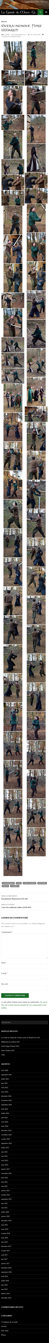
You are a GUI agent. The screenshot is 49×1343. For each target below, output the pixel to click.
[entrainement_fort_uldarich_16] (12, 220)
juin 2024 (4, 1118)
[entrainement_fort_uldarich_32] (12, 427)
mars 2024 (4, 1126)
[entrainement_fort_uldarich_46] (12, 630)
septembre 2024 (6, 1105)
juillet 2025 (5, 1079)
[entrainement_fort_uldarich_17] (36, 247)
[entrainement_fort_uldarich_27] (12, 360)
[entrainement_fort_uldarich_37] (36, 494)
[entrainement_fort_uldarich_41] (36, 552)
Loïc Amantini (34, 35)
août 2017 (4, 1255)
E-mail (4, 973)
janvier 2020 (5, 1216)
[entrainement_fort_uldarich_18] (12, 249)
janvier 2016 (5, 1293)
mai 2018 (4, 1242)
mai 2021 (4, 1208)
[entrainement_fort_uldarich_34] (12, 456)
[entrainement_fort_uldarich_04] (12, 100)
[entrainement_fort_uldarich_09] (36, 158)
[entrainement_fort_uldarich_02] (12, 77)
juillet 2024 (5, 1113)
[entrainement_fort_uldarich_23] (12, 322)
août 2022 (4, 1178)
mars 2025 (4, 1092)
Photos (4, 22)
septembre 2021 (6, 1199)
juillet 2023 (5, 1148)
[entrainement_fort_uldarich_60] (12, 832)
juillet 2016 (5, 1281)
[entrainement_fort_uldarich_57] (36, 784)
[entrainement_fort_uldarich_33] (36, 436)
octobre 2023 (5, 1139)
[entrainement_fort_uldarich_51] (36, 697)
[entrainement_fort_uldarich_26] (36, 363)
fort (19, 883)
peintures (42, 883)
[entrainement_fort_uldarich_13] (36, 195)
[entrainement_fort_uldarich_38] (12, 514)
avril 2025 (4, 1087)
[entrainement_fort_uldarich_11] (36, 180)
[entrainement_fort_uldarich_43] (36, 581)
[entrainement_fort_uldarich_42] (12, 572)
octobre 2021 (5, 1195)
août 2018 (4, 1238)
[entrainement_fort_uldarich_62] (12, 861)
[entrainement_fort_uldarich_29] (36, 392)
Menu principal (46, 12)
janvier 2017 (5, 1263)
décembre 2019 (6, 1221)
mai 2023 (4, 1156)
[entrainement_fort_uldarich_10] (12, 166)
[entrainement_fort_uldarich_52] (12, 717)
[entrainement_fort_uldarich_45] (36, 610)
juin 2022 (4, 1182)
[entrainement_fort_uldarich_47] (36, 639)
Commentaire (7, 932)
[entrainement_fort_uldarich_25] (12, 344)
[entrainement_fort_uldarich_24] (36, 334)
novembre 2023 (6, 1135)
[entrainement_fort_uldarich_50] (12, 688)
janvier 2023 (5, 1169)
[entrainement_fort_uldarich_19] (36, 276)
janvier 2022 (5, 1190)
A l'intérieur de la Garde (9, 1322)
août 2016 (4, 1276)
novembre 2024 (6, 1100)
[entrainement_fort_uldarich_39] (36, 523)
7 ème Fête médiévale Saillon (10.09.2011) (16, 906)
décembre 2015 (6, 1298)
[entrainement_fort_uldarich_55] (36, 755)
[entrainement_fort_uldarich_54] (12, 746)
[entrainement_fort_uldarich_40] (12, 543)
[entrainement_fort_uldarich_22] (12, 300)
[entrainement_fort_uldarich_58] (12, 803)
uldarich (15, 886)
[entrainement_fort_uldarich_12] (12, 182)
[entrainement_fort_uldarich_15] (36, 218)
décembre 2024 (6, 1096)
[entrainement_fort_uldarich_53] (36, 726)
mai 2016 (4, 1289)
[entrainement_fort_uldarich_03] (36, 77)
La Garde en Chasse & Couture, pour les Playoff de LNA (20, 1038)
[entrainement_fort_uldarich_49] (36, 668)
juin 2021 (4, 1203)
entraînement (8, 883)
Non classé (4, 1331)
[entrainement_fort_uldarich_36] (12, 485)
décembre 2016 (6, 1268)
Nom (3, 963)
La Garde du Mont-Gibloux (19, 12)
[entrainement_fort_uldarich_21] (36, 305)
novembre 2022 (6, 1173)
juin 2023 (4, 1152)
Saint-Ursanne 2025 (8, 1050)
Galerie (7, 35)
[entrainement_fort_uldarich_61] (36, 842)
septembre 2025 (6, 1075)
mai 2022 (4, 1186)
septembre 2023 (6, 1143)
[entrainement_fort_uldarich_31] (36, 414)
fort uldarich (29, 883)
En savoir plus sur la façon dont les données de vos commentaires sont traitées (24, 1005)
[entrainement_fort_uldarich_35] (36, 465)
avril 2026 (4, 1070)
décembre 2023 (6, 1130)
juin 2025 (4, 1083)
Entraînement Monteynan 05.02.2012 (14, 897)
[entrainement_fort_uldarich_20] (12, 278)
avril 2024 (4, 1122)
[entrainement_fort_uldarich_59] (36, 813)
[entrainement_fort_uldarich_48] (12, 659)
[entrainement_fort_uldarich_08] (12, 144)
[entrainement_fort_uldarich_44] (12, 601)
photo (5, 886)
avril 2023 (4, 1160)
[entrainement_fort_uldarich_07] (36, 129)
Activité (4, 1326)
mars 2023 (4, 1165)
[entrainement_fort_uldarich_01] (36, 55)
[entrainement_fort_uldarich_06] (12, 122)
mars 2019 (4, 1229)
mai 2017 (4, 1259)
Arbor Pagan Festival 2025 (10, 1046)
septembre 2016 (6, 1272)
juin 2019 (4, 1225)
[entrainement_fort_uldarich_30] (12, 398)
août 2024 (4, 1109)
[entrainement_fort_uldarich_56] (12, 774)
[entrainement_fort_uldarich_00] (12, 55)
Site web (4, 984)
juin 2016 (4, 1285)
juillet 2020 (5, 1212)
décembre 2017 (6, 1246)
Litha (3, 1055)
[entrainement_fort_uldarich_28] (12, 376)
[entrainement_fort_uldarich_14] (12, 198)
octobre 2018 (5, 1233)
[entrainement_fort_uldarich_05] (36, 100)
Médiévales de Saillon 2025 (10, 1042)
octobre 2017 (5, 1251)
